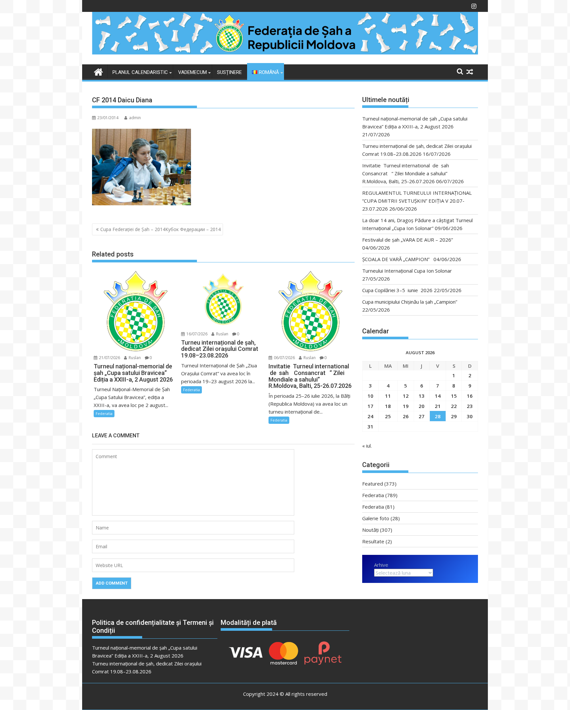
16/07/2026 (196, 334)
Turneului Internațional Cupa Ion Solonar (407, 270)
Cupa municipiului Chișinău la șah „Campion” (409, 301)
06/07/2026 (284, 357)
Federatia (104, 413)
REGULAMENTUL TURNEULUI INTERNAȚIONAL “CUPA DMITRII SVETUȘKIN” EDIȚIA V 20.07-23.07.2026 (417, 200)
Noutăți (370, 529)
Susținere (229, 72)
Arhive (381, 564)
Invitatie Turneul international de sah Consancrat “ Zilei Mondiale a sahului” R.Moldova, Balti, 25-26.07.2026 (407, 173)
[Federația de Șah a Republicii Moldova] (285, 52)
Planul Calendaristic (140, 72)
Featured (372, 483)
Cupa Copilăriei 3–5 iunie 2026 (397, 290)
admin (135, 117)
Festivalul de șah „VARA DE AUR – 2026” (407, 239)
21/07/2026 (109, 357)
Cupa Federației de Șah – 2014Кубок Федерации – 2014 (160, 229)
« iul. (367, 445)
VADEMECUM (192, 72)
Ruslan (134, 357)
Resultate (373, 541)
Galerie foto (375, 518)
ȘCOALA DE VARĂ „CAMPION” (397, 259)
